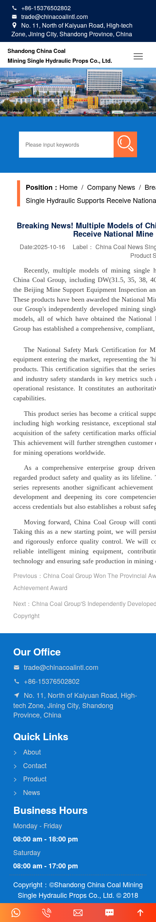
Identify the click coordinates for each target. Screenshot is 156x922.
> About (27, 751)
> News (26, 792)
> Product (30, 778)
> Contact (30, 765)
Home (68, 187)
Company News (111, 187)
